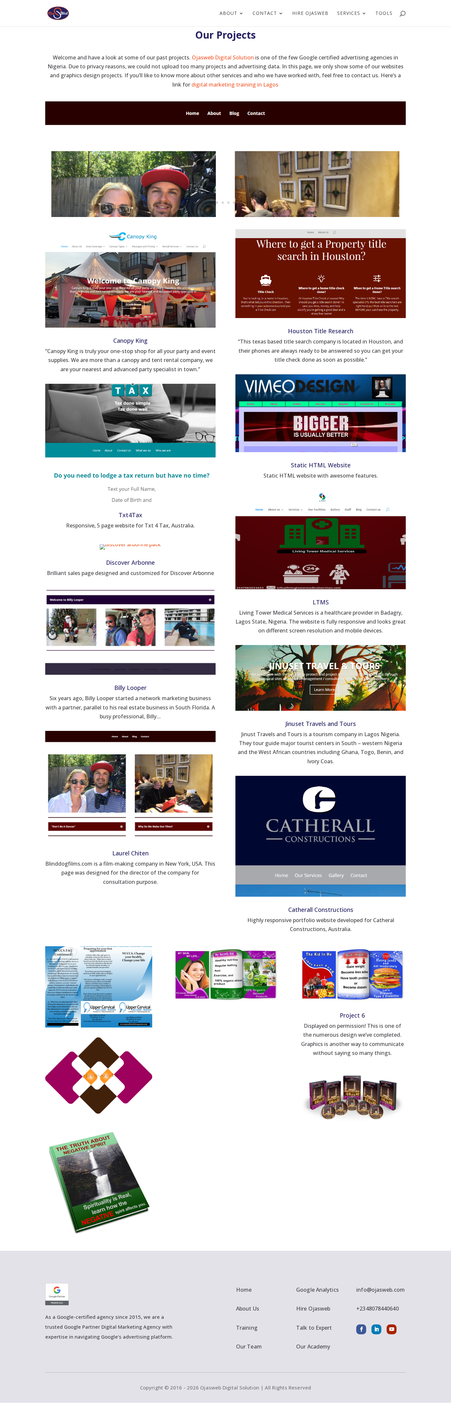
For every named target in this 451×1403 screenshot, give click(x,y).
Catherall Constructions (320, 910)
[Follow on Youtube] (392, 1329)
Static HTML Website (321, 465)
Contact (265, 13)
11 (251, 202)
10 (245, 202)
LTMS (321, 602)
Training (247, 1327)
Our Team (249, 1346)
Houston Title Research (320, 331)
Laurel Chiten (130, 853)
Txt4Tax (130, 515)
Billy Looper (130, 688)
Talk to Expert (314, 1327)
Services (348, 13)
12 (256, 202)
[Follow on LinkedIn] (376, 1329)
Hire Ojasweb (310, 13)
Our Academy (313, 1346)
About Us (247, 1308)
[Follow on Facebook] (361, 1329)
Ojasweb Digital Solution (223, 57)
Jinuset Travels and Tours (320, 724)
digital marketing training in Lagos (234, 84)
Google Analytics (317, 1289)
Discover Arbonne (130, 562)
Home (244, 1289)
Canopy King (130, 340)
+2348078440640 (377, 1308)
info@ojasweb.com (380, 1289)
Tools (384, 13)
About (228, 13)
